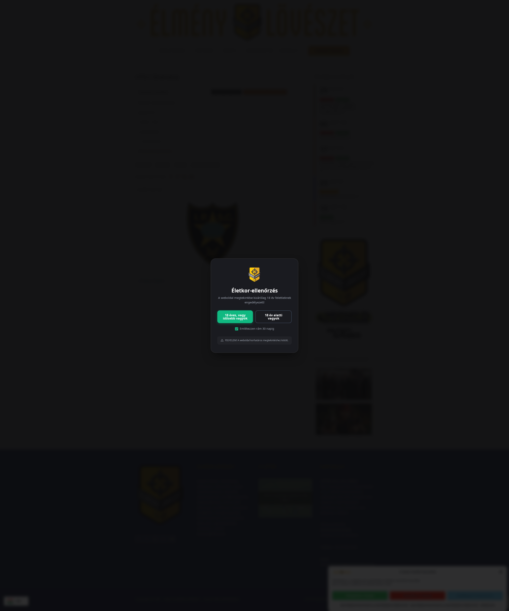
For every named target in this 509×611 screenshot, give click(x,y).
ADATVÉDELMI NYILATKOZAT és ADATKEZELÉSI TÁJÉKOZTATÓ (374, 605)
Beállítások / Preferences (475, 595)
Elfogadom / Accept (360, 595)
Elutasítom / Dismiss (418, 595)
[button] (501, 572)
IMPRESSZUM (488, 605)
